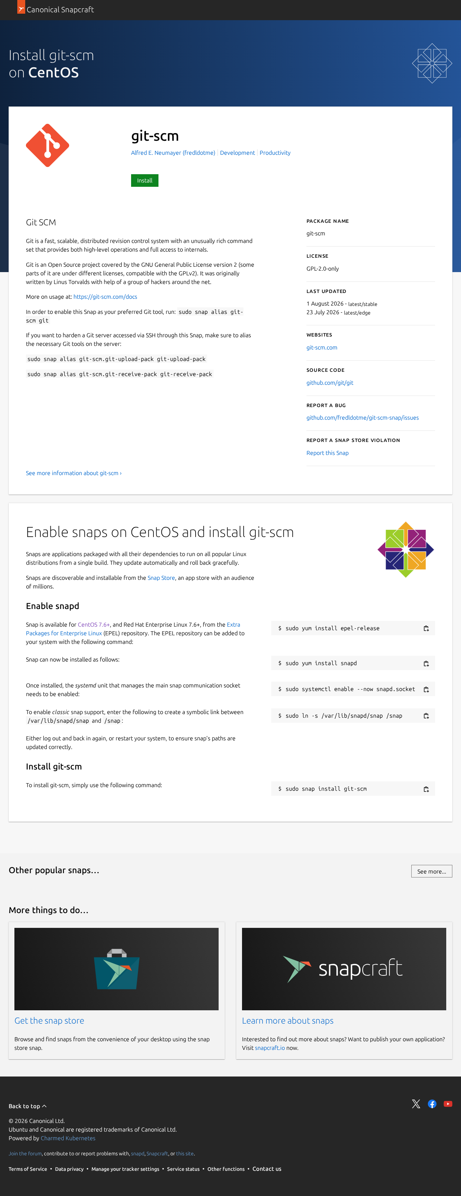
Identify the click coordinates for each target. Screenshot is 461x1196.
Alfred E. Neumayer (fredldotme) (174, 152)
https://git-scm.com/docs (105, 296)
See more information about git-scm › (74, 473)
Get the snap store (49, 1020)
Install (144, 180)
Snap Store (161, 577)
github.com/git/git (329, 382)
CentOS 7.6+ (94, 624)
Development (237, 152)
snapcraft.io (270, 1047)
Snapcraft (157, 1153)
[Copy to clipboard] (426, 628)
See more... (431, 871)
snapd (137, 1153)
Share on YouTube (448, 1104)
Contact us (266, 1168)
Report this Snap (327, 453)
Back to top (25, 1106)
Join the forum (25, 1153)
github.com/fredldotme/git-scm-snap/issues (362, 417)
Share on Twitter (416, 1104)
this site (185, 1153)
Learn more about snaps (288, 1020)
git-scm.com (321, 347)
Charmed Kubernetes (68, 1138)
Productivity (275, 152)
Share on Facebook (432, 1104)
